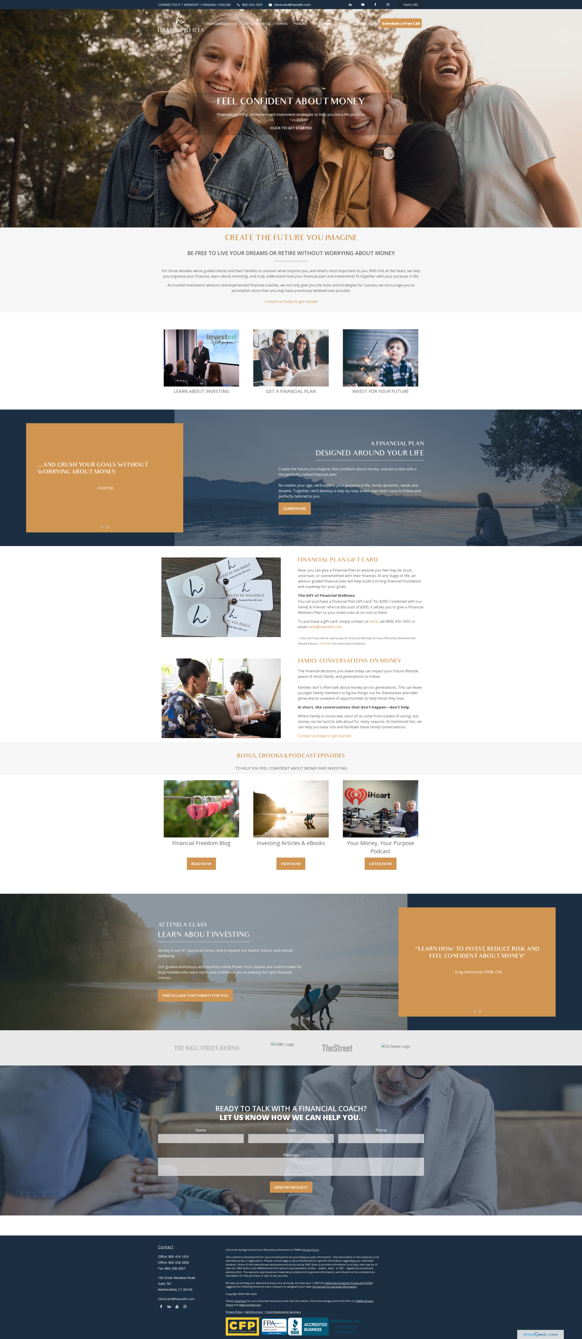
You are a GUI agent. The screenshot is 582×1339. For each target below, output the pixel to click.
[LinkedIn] (350, 4)
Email (291, 1130)
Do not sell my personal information (335, 1286)
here (373, 621)
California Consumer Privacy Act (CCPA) (349, 1283)
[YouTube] (363, 4)
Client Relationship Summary (283, 1312)
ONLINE (225, 5)
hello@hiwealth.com (325, 626)
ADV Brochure (254, 1312)
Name (201, 1130)
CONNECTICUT (169, 5)
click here (240, 1301)
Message (291, 1154)
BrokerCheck (311, 1249)
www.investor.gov (250, 1304)
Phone (381, 1130)
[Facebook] (375, 4)
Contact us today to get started (291, 301)
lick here (326, 643)
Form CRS (410, 5)
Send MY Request (291, 1187)
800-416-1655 (252, 5)
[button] (221, 23)
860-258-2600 (178, 1262)
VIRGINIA (209, 5)
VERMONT (191, 5)
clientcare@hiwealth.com (292, 5)
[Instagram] (185, 1307)
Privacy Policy (234, 1312)
